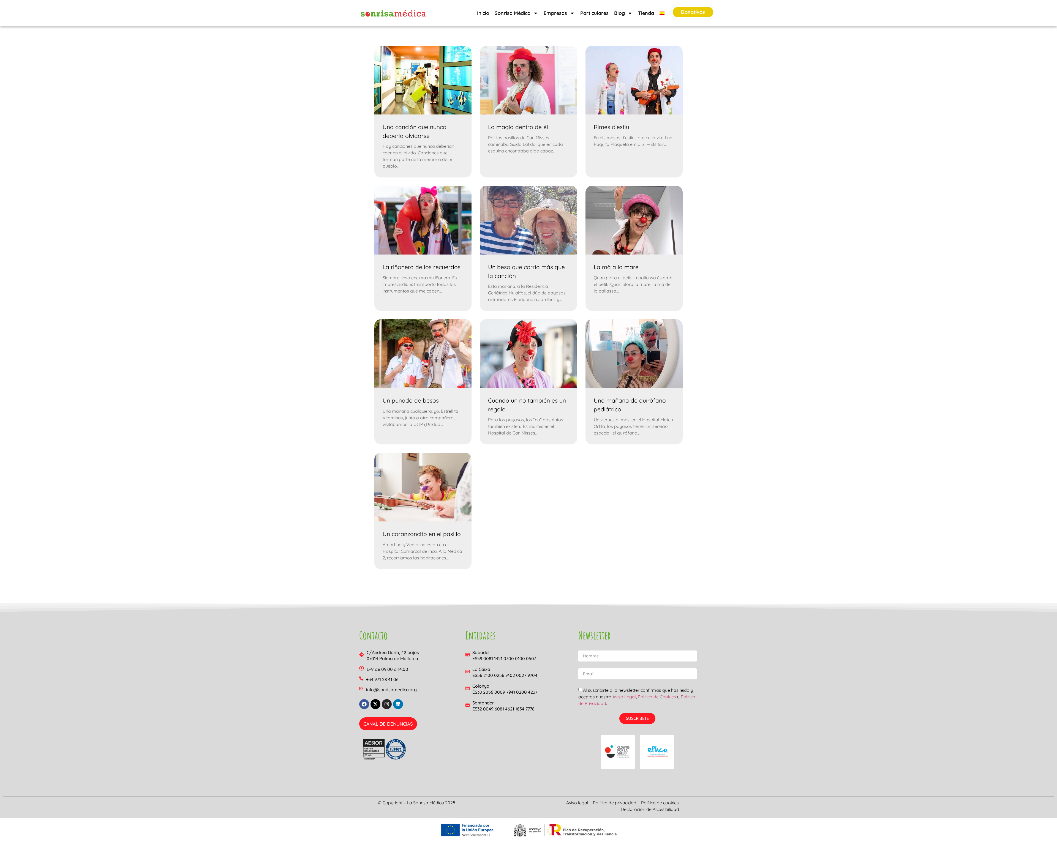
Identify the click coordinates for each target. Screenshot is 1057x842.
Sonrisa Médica (512, 13)
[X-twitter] (375, 704)
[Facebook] (364, 704)
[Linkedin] (398, 704)
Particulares (594, 13)
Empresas (555, 13)
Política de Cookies (657, 696)
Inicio (483, 13)
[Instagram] (387, 704)
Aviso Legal (624, 696)
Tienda (646, 13)
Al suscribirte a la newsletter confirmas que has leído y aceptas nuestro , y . (636, 696)
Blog (619, 13)
